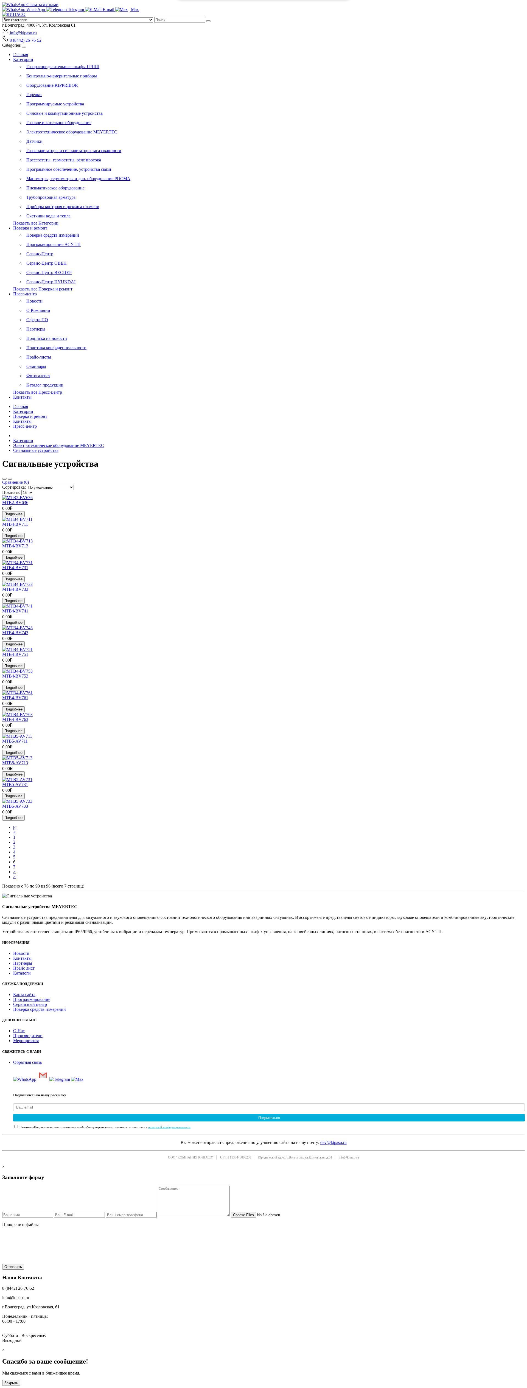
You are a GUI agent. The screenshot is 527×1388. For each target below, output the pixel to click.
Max (134, 9)
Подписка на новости (46, 338)
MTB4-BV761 (15, 697)
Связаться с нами (41, 4)
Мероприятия (26, 1040)
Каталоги (22, 973)
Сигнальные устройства (35, 450)
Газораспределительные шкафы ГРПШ (62, 66)
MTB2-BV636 (15, 502)
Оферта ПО (37, 319)
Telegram (76, 9)
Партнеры (35, 329)
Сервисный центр (30, 1004)
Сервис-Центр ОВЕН (46, 263)
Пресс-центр (25, 294)
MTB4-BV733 (15, 589)
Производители (28, 1035)
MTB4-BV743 (15, 632)
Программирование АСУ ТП (53, 244)
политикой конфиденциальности (169, 1127)
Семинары (36, 366)
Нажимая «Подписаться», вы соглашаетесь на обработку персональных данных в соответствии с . (105, 1127)
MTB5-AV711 (15, 741)
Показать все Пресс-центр (37, 392)
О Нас (19, 1030)
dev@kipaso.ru (333, 1142)
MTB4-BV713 (15, 546)
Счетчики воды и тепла (48, 216)
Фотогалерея (38, 375)
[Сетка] (10, 479)
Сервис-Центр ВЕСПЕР (49, 272)
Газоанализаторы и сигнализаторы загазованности (73, 150)
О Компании (38, 310)
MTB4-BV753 (15, 676)
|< (14, 827)
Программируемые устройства (55, 104)
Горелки (34, 94)
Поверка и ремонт (30, 228)
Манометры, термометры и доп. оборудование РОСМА (78, 178)
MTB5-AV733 (15, 806)
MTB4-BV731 (15, 567)
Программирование (31, 999)
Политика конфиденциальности (56, 347)
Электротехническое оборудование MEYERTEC (71, 132)
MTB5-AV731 (15, 784)
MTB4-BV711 (15, 524)
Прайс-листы (38, 357)
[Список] (4, 479)
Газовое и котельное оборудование (58, 122)
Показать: (11, 492)
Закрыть (11, 1383)
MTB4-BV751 (15, 654)
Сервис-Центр (39, 253)
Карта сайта (24, 994)
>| (14, 876)
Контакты (22, 397)
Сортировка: (14, 487)
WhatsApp (35, 9)
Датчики (34, 141)
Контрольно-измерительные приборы (61, 76)
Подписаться (269, 1118)
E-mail (108, 9)
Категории (23, 59)
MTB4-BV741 (15, 611)
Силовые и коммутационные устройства (64, 113)
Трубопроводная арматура (50, 197)
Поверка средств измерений (52, 235)
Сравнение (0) (15, 482)
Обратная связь (27, 1062)
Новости (34, 301)
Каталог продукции (44, 385)
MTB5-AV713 (15, 762)
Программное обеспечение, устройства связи (68, 169)
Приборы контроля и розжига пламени (62, 206)
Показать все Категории (35, 223)
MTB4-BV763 (15, 719)
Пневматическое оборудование (55, 188)
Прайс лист (24, 968)
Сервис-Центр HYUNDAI (50, 281)
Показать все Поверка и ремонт (42, 289)
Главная (20, 54)
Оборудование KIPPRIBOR (52, 85)
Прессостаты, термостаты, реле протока (63, 160)
